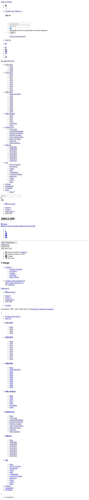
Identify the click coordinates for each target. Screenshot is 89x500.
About (12, 168)
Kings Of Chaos (15, 139)
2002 (11, 98)
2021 (11, 119)
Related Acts (9, 127)
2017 (11, 88)
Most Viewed (14, 277)
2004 (11, 102)
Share (4, 224)
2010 (11, 74)
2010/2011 (13, 151)
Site (6, 162)
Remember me (15, 30)
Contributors (14, 172)
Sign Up (8, 40)
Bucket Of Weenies (16, 133)
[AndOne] (23, 252)
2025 (11, 69)
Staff (11, 170)
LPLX (12, 180)
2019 (11, 117)
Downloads (13, 166)
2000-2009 (9, 92)
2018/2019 (13, 159)
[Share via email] (6, 235)
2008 (11, 110)
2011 (11, 76)
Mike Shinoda (10, 114)
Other (11, 125)
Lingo (12, 178)
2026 (11, 70)
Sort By (8, 267)
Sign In (12, 32)
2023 (11, 121)
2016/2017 (13, 157)
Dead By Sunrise (15, 135)
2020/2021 (13, 161)
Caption (12, 273)
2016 (11, 86)
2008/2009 (13, 149)
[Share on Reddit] (6, 234)
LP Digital (8, 188)
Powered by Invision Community (42, 309)
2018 (11, 90)
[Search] (2, 200)
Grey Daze (13, 129)
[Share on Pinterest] (6, 237)
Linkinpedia (9, 186)
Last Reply (13, 271)
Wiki (11, 182)
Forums (7, 184)
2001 (11, 96)
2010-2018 (9, 72)
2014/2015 (13, 155)
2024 (11, 67)
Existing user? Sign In (13, 11)
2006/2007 (13, 147)
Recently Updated (16, 269)
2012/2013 (13, 153)
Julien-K (8, 145)
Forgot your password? (17, 36)
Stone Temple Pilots (16, 137)
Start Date (13, 275)
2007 (11, 108)
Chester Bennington (16, 131)
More (7, 190)
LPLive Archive (15, 164)
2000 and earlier (15, 94)
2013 (11, 80)
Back (11, 327)
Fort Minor (13, 123)
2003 (11, 100)
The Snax (13, 141)
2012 (11, 78)
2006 (11, 106)
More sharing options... (9, 242)
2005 (11, 104)
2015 (11, 84)
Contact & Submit (16, 174)
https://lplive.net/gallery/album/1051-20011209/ (19, 226)
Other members (15, 143)
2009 (11, 112)
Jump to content (6, 2)
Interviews (13, 176)
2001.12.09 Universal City (14, 283)
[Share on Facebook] (5, 232)
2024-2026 (9, 65)
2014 (11, 82)
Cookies (8, 305)
